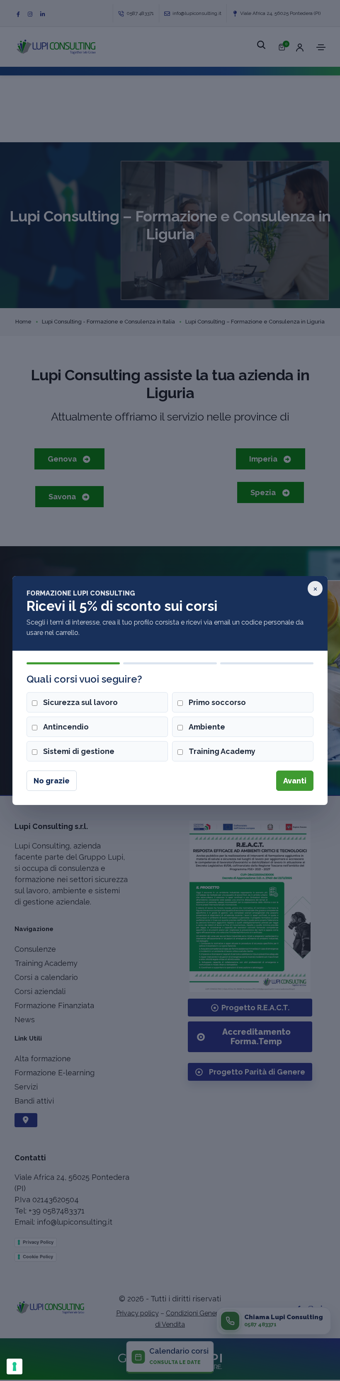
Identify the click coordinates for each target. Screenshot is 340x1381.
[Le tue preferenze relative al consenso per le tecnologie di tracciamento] (14, 1366)
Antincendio (66, 726)
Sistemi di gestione (78, 751)
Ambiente (207, 726)
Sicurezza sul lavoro (80, 702)
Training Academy (222, 751)
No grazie (52, 780)
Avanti (294, 780)
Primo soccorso (217, 702)
